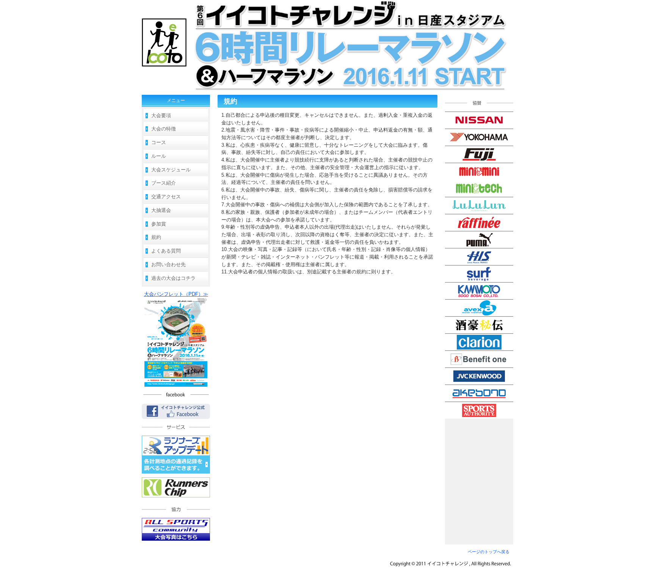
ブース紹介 (163, 183)
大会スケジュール (171, 170)
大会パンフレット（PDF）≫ (176, 294)
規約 (156, 237)
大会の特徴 (163, 129)
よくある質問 (166, 251)
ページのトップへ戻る (488, 551)
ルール (158, 156)
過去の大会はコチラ (173, 278)
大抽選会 (161, 210)
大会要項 (161, 115)
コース (158, 142)
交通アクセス (166, 196)
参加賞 (158, 224)
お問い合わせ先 (168, 264)
